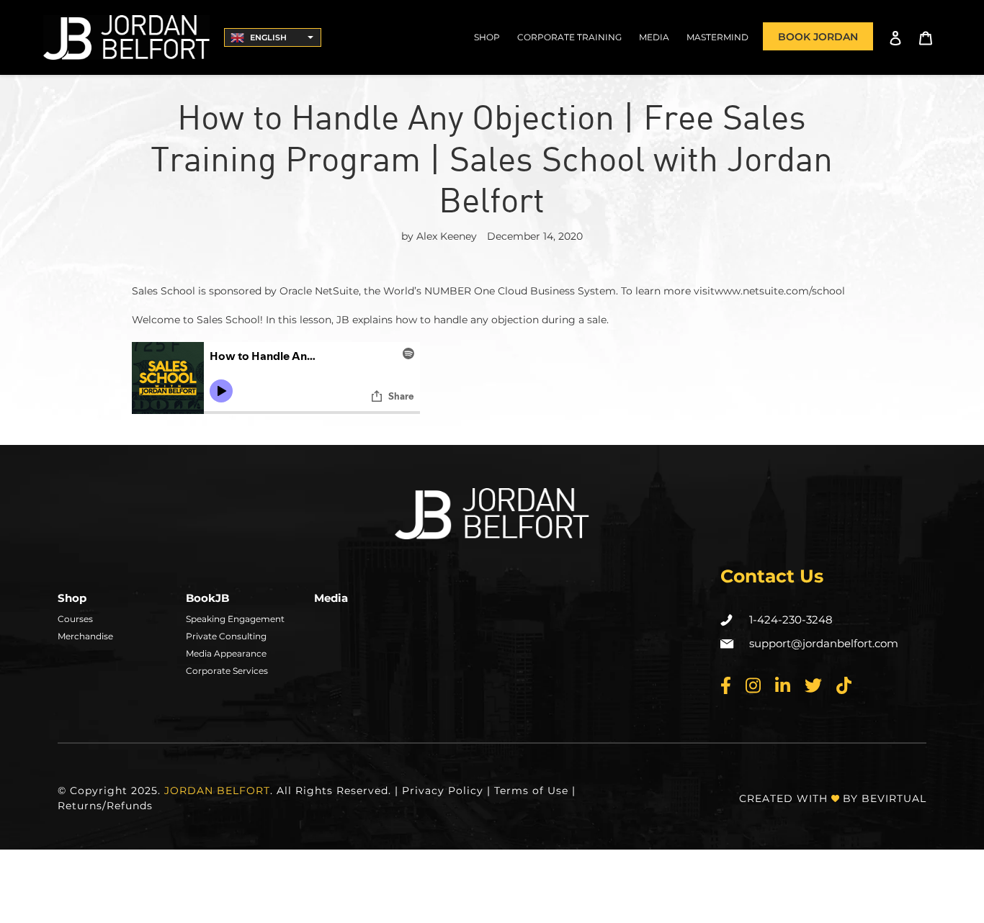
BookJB (207, 598)
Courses (75, 618)
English (268, 37)
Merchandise (85, 636)
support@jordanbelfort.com (823, 643)
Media (331, 598)
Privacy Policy (442, 790)
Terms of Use (531, 790)
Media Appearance (226, 653)
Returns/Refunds (105, 805)
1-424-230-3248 (791, 619)
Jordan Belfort (217, 790)
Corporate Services (227, 670)
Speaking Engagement (235, 618)
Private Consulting (226, 636)
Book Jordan (818, 36)
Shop (72, 598)
